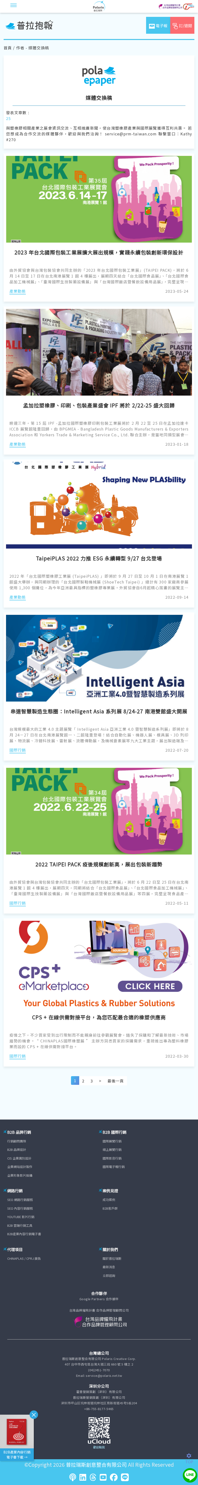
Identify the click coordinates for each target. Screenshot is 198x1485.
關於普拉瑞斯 (112, 1258)
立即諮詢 (109, 1275)
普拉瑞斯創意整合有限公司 (96, 1464)
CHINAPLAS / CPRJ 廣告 (24, 1258)
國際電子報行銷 (114, 1166)
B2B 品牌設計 (16, 1149)
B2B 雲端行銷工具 (19, 1225)
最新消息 (109, 1267)
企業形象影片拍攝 (19, 1175)
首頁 (8, 48)
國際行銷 (17, 750)
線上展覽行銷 (112, 1149)
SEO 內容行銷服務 (20, 1208)
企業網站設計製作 (19, 1166)
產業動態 (17, 291)
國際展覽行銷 (112, 1141)
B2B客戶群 (110, 1208)
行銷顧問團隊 (16, 1141)
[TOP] (191, 1456)
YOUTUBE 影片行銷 (20, 1216)
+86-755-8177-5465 (99, 1408)
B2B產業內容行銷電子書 (24, 1234)
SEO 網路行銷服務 (20, 1199)
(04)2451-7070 (99, 1370)
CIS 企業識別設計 (19, 1158)
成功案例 (109, 1199)
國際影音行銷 (112, 1158)
